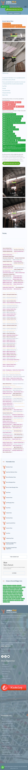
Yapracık (9, 587)
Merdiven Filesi (10, 114)
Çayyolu (9, 590)
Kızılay (20, 593)
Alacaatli (5, 593)
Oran (22, 600)
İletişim (4, 680)
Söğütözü (5, 598)
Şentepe (17, 588)
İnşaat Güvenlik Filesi (12, 138)
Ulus (17, 593)
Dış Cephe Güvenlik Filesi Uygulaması (12, 149)
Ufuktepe (18, 598)
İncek (13, 590)
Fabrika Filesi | (7, 383)
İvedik (12, 597)
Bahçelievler (16, 595)
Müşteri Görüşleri (6, 678)
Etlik (8, 601)
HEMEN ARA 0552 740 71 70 (15, 9)
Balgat (21, 595)
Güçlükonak (9, 108)
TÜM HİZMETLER (14, 556)
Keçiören (10, 593)
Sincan (4, 585)
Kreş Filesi (8, 131)
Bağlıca (4, 590)
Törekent (9, 592)
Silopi (13, 104)
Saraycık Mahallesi (16, 587)
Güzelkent (20, 592)
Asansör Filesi (9, 140)
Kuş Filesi (21, 140)
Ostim (16, 597)
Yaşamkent (14, 592)
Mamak (8, 597)
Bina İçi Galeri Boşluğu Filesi (14, 122)
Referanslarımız (6, 671)
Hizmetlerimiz (17, 13)
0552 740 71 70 (6, 646)
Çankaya (21, 590)
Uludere (20, 106)
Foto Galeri (5, 673)
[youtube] (8, 656)
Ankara (4, 597)
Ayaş (21, 588)
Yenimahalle (6, 588)
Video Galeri (5, 676)
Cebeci (14, 593)
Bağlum (13, 598)
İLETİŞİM (14, 573)
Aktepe (4, 600)
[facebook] (2, 656)
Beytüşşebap (9, 102)
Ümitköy (16, 590)
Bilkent (9, 598)
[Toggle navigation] (25, 6)
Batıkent (23, 587)
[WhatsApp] (2, 767)
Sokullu (19, 597)
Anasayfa (10, 13)
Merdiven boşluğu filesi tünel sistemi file (12, 145)
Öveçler (22, 598)
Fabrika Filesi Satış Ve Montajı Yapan (13, 25)
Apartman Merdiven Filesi (13, 116)
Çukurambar (5, 595)
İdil (6, 104)
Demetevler (11, 588)
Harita (2, 651)
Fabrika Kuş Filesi (21, 27)
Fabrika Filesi (7, 23)
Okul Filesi (8, 125)
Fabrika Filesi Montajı (9, 27)
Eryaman (14, 585)
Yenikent (5, 587)
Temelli (4, 592)
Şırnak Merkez (9, 106)
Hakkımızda (5, 664)
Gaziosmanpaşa (10, 600)
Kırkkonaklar (17, 600)
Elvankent (19, 585)
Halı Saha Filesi (10, 135)
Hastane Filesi (9, 127)
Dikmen (11, 595)
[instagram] (5, 656)
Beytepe (5, 601)
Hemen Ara (5, 6)
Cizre (18, 102)
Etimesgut (9, 585)
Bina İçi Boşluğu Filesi (12, 120)
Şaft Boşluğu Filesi (11, 129)
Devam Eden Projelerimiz (8, 669)
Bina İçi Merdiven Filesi (13, 118)
